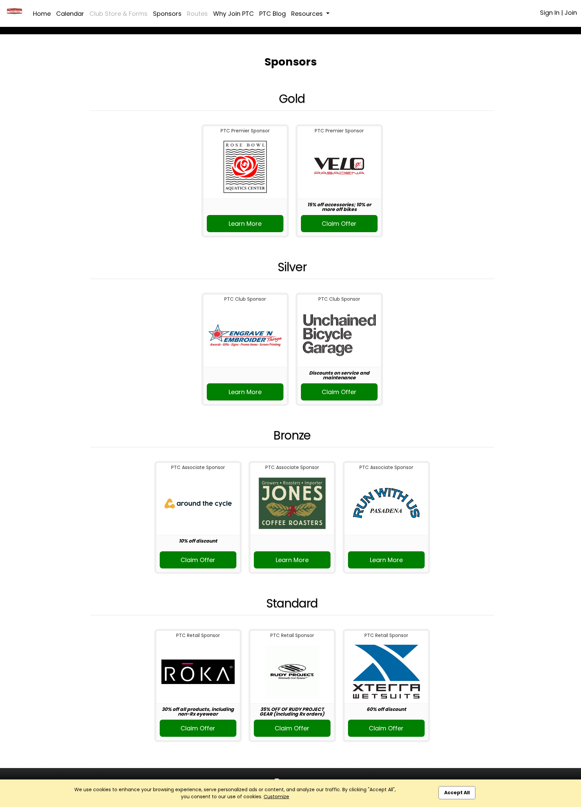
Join (571, 12)
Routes (197, 13)
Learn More (245, 223)
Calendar (70, 13)
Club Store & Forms (118, 13)
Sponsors (167, 13)
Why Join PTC (233, 13)
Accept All (457, 792)
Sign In (549, 12)
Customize (276, 796)
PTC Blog (272, 13)
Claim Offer (339, 223)
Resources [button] (307, 13)
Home (42, 13)
